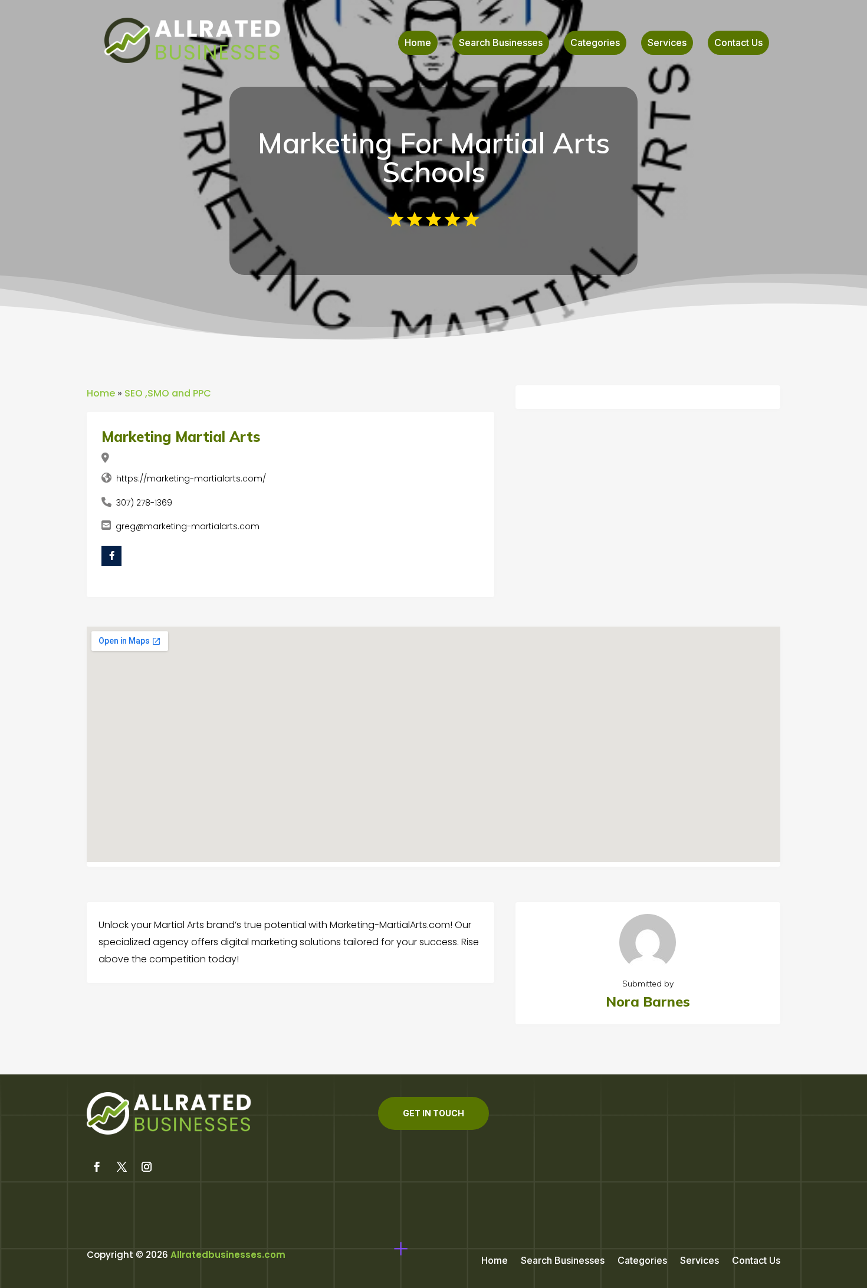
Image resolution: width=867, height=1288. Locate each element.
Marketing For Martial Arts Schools (434, 157)
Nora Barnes (648, 1001)
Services (667, 43)
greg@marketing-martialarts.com (188, 526)
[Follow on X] (121, 1167)
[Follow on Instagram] (146, 1167)
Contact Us (738, 43)
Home (418, 43)
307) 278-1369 (144, 503)
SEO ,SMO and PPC (167, 393)
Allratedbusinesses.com (227, 1254)
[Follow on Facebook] (97, 1167)
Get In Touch (433, 1113)
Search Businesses (501, 43)
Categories (595, 43)
